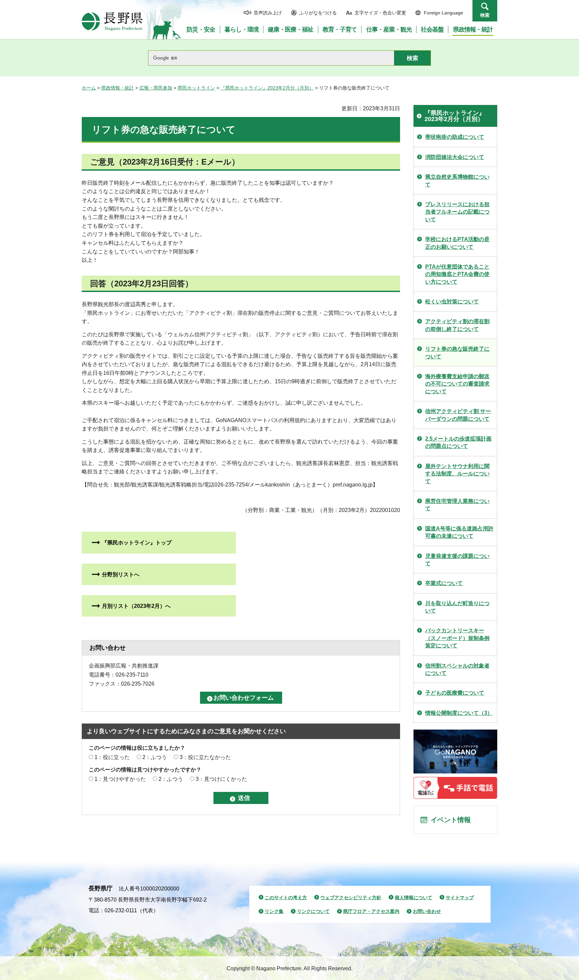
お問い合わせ (427, 911)
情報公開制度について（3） (459, 713)
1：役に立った (112, 757)
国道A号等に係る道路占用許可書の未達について (459, 532)
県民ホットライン (196, 88)
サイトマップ (460, 897)
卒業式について (444, 583)
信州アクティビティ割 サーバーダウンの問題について (458, 414)
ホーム (89, 88)
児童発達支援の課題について (457, 559)
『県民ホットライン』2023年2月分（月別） (267, 88)
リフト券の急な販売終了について (457, 352)
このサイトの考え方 (286, 897)
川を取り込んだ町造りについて (457, 607)
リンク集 (274, 911)
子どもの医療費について (454, 693)
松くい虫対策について (452, 301)
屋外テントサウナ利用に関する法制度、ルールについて (457, 473)
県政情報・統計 (117, 88)
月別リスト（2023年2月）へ (136, 606)
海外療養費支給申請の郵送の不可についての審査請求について (457, 383)
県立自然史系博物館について (457, 180)
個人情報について (413, 897)
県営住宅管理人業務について (457, 504)
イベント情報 (451, 819)
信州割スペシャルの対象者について (457, 669)
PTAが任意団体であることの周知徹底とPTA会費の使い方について (457, 274)
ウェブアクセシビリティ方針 (350, 897)
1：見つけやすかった (120, 779)
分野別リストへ (120, 574)
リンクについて (313, 911)
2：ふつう (154, 757)
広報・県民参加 (155, 88)
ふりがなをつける (318, 12)
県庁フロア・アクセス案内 (371, 911)
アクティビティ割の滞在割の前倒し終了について (457, 325)
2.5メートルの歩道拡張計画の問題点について (458, 442)
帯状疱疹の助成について (454, 137)
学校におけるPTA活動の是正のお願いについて (457, 242)
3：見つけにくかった (221, 779)
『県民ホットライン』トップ (137, 542)
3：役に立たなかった (205, 757)
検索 (485, 15)
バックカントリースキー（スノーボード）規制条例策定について (457, 638)
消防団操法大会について (454, 157)
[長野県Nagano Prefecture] (112, 21)
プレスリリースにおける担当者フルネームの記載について (457, 211)
